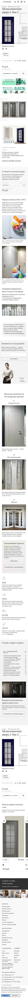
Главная (4, 6)
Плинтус (4, 920)
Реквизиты (5, 957)
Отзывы (4, 944)
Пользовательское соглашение (6, 960)
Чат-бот (16, 962)
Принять (5, 995)
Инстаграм (16, 951)
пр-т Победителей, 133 (8, 975)
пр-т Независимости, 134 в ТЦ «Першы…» (13, 977)
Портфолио (5, 940)
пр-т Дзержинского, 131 (8, 979)
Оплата (4, 599)
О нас (3, 951)
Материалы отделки (7, 937)
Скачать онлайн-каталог (11, 160)
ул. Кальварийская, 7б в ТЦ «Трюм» (11, 981)
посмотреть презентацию (13, 714)
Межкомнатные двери (14, 6)
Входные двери (6, 906)
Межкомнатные (6, 911)
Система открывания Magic (9, 924)
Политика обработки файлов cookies (7, 968)
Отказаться (15, 995)
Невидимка (5, 915)
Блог (3, 955)
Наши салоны (5, 953)
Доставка (5, 615)
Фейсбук (16, 953)
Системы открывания (7, 922)
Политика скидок (6, 942)
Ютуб (15, 957)
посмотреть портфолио (14, 567)
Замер (4, 582)
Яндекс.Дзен (17, 960)
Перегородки (5, 917)
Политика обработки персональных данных (8, 964)
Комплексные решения (8, 913)
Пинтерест (16, 955)
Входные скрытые (6, 908)
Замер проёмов (6, 931)
